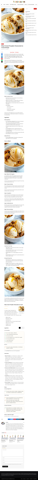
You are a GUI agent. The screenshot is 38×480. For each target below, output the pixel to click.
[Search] (36, 4)
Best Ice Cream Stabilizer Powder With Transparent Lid (4, 440)
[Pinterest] (2, 58)
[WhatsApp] (2, 60)
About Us (26, 4)
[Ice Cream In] (19, 2)
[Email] (2, 61)
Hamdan (7, 422)
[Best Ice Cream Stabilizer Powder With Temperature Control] (12, 437)
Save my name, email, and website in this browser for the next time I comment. (12, 464)
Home (4, 4)
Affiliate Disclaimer (31, 4)
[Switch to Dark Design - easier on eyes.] (35, 4)
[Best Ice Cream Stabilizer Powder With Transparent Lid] (4, 437)
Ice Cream (7, 4)
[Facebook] (2, 54)
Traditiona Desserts (20, 4)
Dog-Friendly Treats (13, 4)
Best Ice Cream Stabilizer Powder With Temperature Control (12, 440)
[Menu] (1, 4)
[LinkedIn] (2, 57)
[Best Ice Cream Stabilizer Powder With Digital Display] (20, 437)
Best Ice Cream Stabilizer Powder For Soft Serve (31, 34)
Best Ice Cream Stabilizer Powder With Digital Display (20, 440)
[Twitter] (2, 55)
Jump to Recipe (12, 52)
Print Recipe (17, 52)
